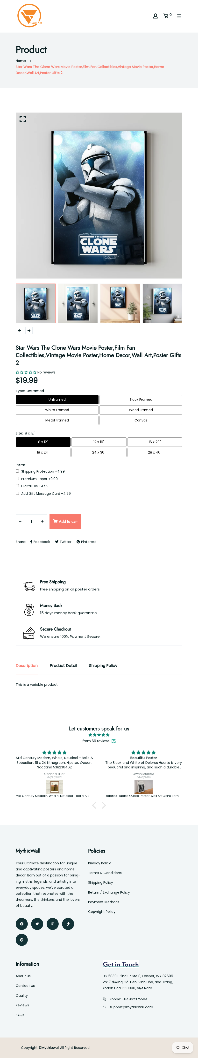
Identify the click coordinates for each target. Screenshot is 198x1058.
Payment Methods (103, 902)
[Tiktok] (68, 924)
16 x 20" (155, 442)
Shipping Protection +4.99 (43, 471)
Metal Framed (57, 420)
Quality (22, 995)
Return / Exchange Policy (109, 892)
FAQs (20, 1014)
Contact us (25, 985)
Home (21, 60)
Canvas (140, 420)
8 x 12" (43, 442)
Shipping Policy (100, 882)
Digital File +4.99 (35, 486)
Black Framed (141, 399)
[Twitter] (37, 924)
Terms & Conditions (105, 872)
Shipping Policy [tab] (103, 665)
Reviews (22, 1005)
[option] (99, 195)
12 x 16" (98, 442)
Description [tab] (27, 665)
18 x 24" (43, 452)
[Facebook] (22, 924)
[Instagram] (53, 924)
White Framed (57, 409)
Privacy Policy (99, 863)
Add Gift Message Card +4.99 (46, 493)
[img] (99, 735)
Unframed (57, 399)
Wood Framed (141, 409)
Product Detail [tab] (63, 665)
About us (23, 976)
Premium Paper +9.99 (39, 479)
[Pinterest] (22, 940)
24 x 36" (99, 452)
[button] (95, 805)
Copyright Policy (101, 911)
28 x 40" (155, 452)
